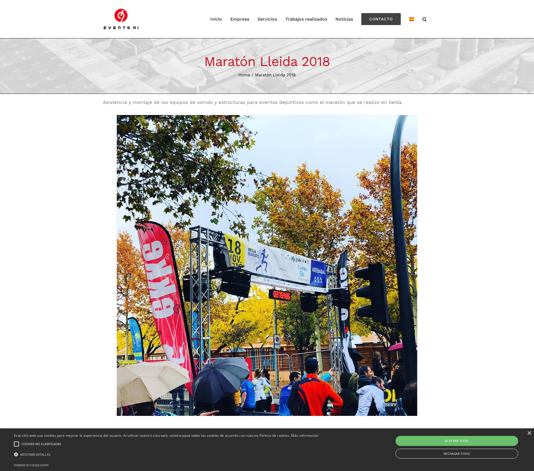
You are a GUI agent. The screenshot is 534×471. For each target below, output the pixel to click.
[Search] (424, 19)
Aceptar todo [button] (457, 441)
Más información (305, 435)
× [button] (529, 433)
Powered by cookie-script (31, 465)
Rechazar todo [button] (457, 454)
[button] (166, 454)
